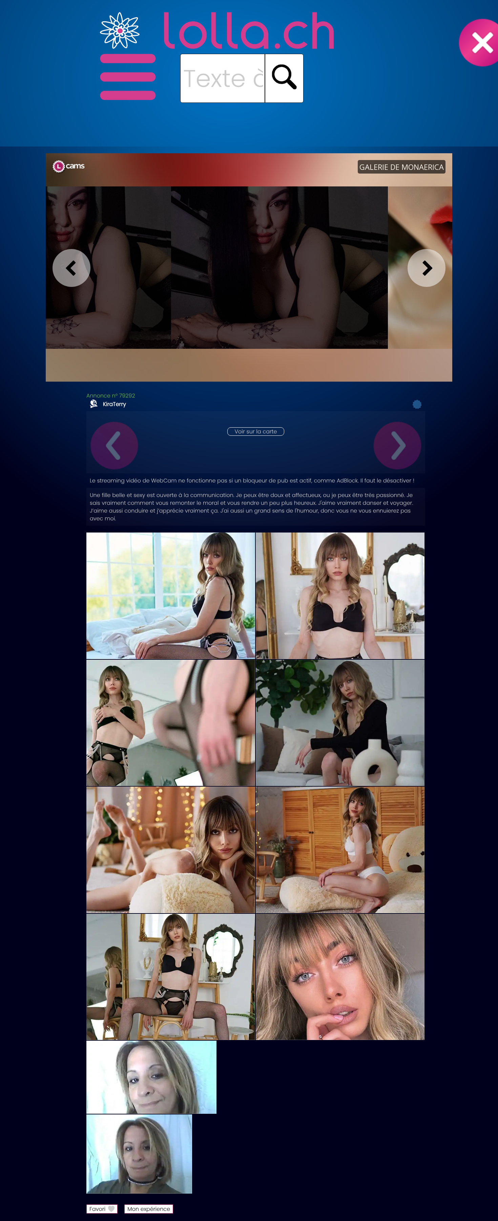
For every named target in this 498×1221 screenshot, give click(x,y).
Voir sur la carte (255, 431)
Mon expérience (148, 1209)
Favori (97, 1209)
